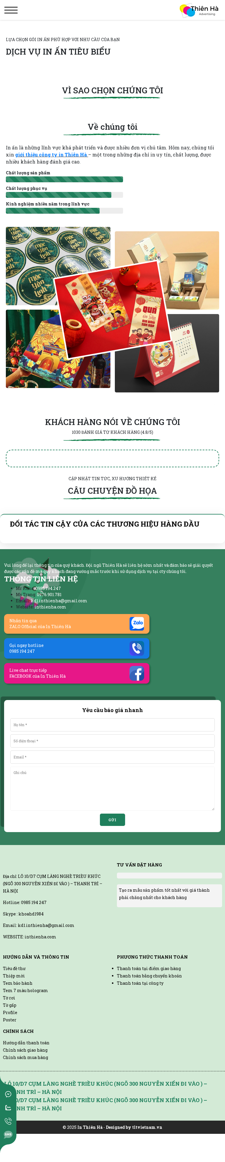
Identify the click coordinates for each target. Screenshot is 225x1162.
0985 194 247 (34, 945)
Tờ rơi (9, 1040)
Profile (10, 1055)
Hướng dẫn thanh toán (26, 1085)
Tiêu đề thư (14, 1011)
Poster (9, 1062)
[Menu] (11, 10)
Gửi (112, 845)
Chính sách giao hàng (25, 1092)
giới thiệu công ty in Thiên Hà (51, 154)
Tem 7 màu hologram (25, 1033)
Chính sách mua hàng (25, 1100)
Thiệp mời (14, 1018)
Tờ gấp (9, 1047)
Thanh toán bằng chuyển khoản (149, 1018)
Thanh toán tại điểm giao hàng (149, 1011)
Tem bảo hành (18, 1025)
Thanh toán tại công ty (140, 1025)
